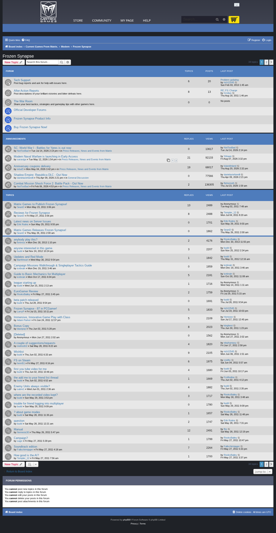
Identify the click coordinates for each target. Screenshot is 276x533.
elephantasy (230, 342)
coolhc (227, 360)
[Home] (48, 12)
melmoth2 (22, 346)
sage (19, 441)
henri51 (21, 363)
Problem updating (230, 80)
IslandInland (230, 166)
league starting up (25, 282)
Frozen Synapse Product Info (32, 118)
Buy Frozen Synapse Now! (30, 127)
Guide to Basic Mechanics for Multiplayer (39, 274)
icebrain (21, 268)
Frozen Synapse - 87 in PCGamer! (35, 308)
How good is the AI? (26, 455)
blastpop (21, 328)
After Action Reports (26, 90)
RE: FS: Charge (229, 90)
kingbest (228, 325)
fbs (225, 429)
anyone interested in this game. (33, 248)
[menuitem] (25, 40)
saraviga (21, 159)
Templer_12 (230, 212)
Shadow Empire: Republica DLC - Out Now (40, 174)
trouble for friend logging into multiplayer (39, 403)
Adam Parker (24, 320)
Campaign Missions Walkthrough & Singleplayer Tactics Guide (53, 265)
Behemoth (229, 183)
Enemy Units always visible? (32, 386)
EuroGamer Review (26, 291)
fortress (21, 242)
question (19, 420)
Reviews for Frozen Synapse (32, 212)
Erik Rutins (22, 224)
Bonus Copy (21, 325)
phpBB (126, 520)
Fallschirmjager (25, 449)
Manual (18, 429)
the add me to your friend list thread (36, 377)
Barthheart (22, 259)
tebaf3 (20, 169)
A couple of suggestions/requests (34, 343)
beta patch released (26, 300)
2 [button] (266, 62)
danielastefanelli (25, 177)
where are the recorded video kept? (36, 394)
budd (19, 251)
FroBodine (229, 377)
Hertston (228, 317)
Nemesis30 (23, 432)
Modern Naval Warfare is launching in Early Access (46, 156)
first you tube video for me (30, 369)
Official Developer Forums (30, 110)
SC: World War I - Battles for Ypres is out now (42, 147)
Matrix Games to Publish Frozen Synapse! (40, 204)
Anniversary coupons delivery (32, 166)
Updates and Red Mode (28, 256)
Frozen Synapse (18, 56)
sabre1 (20, 389)
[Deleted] (19, 334)
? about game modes (27, 412)
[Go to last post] (237, 147)
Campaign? (21, 438)
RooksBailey (230, 239)
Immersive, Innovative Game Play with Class (42, 317)
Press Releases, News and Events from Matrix (87, 150)
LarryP (20, 311)
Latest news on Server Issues (32, 221)
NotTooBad (23, 150)
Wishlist (19, 351)
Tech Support (22, 80)
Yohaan (228, 156)
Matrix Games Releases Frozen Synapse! (40, 230)
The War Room (23, 101)
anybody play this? (25, 239)
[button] (271, 62)
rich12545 (229, 82)
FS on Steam (22, 360)
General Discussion (78, 177)
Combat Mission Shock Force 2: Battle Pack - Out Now (48, 183)
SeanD (20, 207)
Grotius (228, 93)
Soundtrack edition (25, 446)
